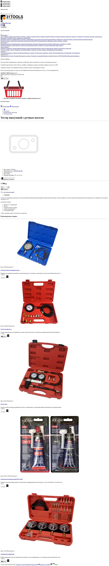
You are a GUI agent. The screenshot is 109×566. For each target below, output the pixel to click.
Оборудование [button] (5, 47)
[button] (4, 25)
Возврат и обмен (48, 56)
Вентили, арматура (20, 45)
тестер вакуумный (9, 192)
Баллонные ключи (22, 41)
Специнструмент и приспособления (73, 39)
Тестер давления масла (6, 329)
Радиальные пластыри (32, 44)
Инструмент (6, 110)
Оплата (11, 56)
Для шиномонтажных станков (9, 53)
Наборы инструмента (35, 39)
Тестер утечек (4, 404)
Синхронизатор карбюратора (7, 554)
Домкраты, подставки (20, 50)
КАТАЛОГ (3, 27)
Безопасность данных (25, 56)
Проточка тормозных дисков (8, 48)
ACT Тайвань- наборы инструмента (10, 36)
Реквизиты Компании (73, 56)
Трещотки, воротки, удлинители (74, 36)
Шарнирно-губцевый (6, 38)
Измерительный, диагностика (9, 41)
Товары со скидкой (45, 564)
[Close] (10, 3)
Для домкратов (76, 53)
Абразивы (50, 41)
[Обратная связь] (2, 25)
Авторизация (6, 106)
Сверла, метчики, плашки (60, 41)
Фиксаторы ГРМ (32, 41)
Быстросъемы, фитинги (32, 45)
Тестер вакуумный (8, 113)
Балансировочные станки (38, 48)
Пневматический (87, 39)
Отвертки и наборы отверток (57, 36)
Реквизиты (28, 564)
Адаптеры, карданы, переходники (93, 36)
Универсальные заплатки (18, 44)
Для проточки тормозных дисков (43, 53)
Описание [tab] (6, 195)
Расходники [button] (4, 42)
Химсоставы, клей (57, 44)
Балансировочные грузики (8, 45)
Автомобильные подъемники (54, 50)
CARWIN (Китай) (18, 171)
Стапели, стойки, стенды (7, 50)
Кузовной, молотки (6, 39)
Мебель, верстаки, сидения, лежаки (36, 50)
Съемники (14, 39)
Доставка (16, 56)
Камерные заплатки (6, 44)
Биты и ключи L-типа (23, 39)
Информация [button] (4, 54)
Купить (4, 336)
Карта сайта (35, 564)
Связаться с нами (20, 564)
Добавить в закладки (8, 179)
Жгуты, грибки (66, 44)
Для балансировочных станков (25, 53)
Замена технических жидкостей (62, 48)
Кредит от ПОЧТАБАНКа (60, 56)
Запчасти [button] (3, 51)
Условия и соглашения (37, 56)
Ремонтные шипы (54, 45)
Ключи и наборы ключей (42, 36)
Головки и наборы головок (28, 36)
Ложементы (59, 39)
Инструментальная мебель (49, 39)
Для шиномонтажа (42, 41)
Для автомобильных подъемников (62, 53)
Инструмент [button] (4, 35)
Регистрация (15, 106)
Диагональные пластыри (45, 44)
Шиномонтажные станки (23, 48)
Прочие (61, 45)
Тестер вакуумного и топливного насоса (10, 270)
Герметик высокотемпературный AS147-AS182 (12, 479)
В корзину (5, 189)
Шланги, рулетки (44, 45)
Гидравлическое (49, 48)
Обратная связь (5, 56)
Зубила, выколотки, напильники (21, 38)
